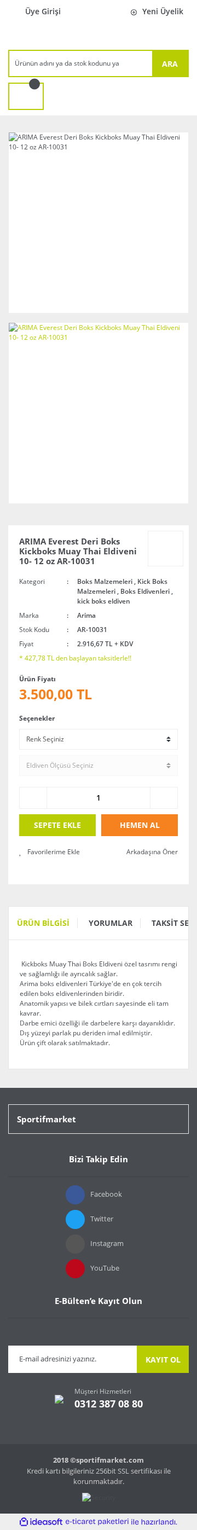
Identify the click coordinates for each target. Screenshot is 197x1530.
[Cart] (26, 96)
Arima (86, 615)
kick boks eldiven (103, 601)
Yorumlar (110, 923)
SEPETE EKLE (57, 825)
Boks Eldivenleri (145, 591)
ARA (170, 64)
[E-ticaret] (97, 1522)
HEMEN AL (140, 825)
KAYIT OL (163, 1359)
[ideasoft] (41, 1522)
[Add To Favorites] (49, 852)
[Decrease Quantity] (33, 797)
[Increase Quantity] (163, 797)
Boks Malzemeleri (104, 581)
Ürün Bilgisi (43, 923)
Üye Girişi (43, 11)
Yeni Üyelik (162, 11)
